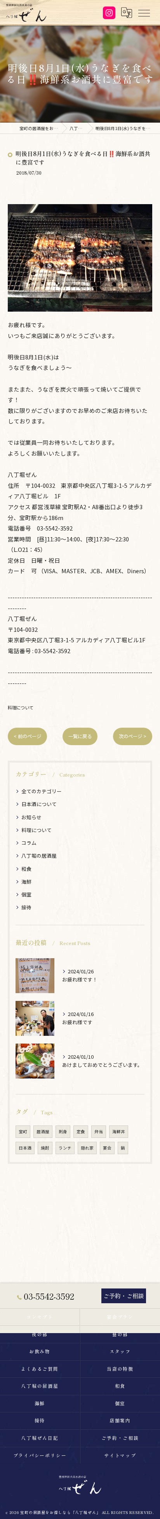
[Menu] (144, 12)
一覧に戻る (80, 736)
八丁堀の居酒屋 (39, 855)
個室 (26, 894)
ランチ (65, 1148)
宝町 (23, 1131)
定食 (81, 1131)
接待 (26, 907)
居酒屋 (43, 1131)
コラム (29, 842)
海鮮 (26, 881)
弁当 (98, 1131)
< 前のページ (27, 736)
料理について (20, 707)
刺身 (63, 1131)
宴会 (107, 1148)
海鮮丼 (118, 1131)
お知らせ (31, 817)
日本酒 (25, 1148)
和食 (26, 868)
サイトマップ (120, 1455)
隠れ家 (87, 1148)
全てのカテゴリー (41, 791)
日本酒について (39, 804)
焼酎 (45, 1148)
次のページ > (132, 736)
